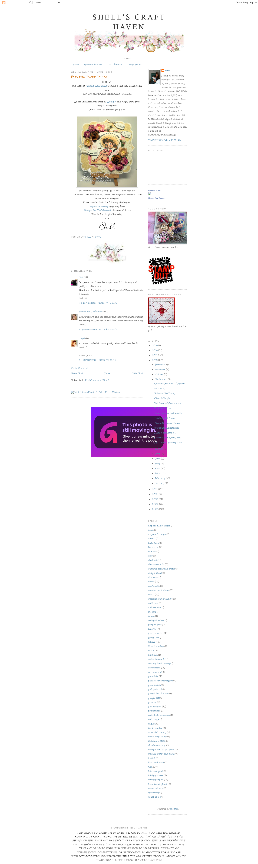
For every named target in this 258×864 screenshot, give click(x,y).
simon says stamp (157, 736)
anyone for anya (157, 534)
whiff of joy (154, 796)
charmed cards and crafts (161, 568)
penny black (154, 685)
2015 (155, 350)
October (159, 374)
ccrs (150, 555)
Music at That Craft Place (167, 437)
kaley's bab (153, 637)
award (151, 538)
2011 (155, 494)
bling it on (153, 547)
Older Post (137, 373)
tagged (151, 758)
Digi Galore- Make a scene (167, 403)
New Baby (159, 388)
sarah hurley (155, 728)
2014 (155, 355)
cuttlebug (153, 603)
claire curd (153, 577)
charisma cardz (156, 564)
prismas (152, 702)
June (158, 458)
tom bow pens (155, 771)
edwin (151, 616)
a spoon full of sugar (159, 525)
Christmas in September (166, 427)
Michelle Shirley (154, 190)
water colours (155, 788)
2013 (155, 360)
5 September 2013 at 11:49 (97, 360)
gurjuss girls (154, 624)
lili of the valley (156, 646)
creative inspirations (158, 590)
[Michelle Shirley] (149, 194)
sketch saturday (156, 745)
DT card (152, 611)
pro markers (154, 706)
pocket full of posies (158, 693)
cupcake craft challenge (160, 598)
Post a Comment (79, 368)
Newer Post (77, 373)
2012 (155, 489)
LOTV (151, 650)
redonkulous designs (159, 715)
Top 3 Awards (114, 64)
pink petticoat (155, 689)
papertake (153, 676)
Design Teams (134, 64)
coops (82, 338)
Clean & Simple (162, 398)
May (158, 463)
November (160, 369)
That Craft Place (162, 408)
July (158, 453)
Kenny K (111, 101)
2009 (155, 504)
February (160, 478)
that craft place (156, 762)
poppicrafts (154, 698)
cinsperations (155, 573)
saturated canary (157, 732)
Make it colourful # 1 (165, 432)
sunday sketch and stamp (161, 753)
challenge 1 (153, 560)
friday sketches (156, 620)
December (160, 364)
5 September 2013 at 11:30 (98, 329)
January (160, 483)
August (159, 448)
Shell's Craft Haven (129, 21)
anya (151, 530)
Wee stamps (154, 792)
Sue (81, 277)
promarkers (154, 710)
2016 (155, 345)
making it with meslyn (159, 663)
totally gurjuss (155, 779)
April (158, 468)
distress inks (154, 607)
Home (76, 64)
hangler (152, 629)
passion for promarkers (160, 680)
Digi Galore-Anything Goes (168, 442)
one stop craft (155, 672)
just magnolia (155, 633)
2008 (155, 509)
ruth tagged (154, 719)
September (161, 379)
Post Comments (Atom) (97, 380)
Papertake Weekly (99, 206)
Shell (168, 70)
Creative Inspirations (96, 86)
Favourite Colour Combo (167, 423)
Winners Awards (93, 64)
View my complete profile (164, 140)
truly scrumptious (157, 784)
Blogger (174, 808)
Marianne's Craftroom (90, 311)
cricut (151, 594)
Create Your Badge (156, 198)
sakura (152, 723)
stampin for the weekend (161, 749)
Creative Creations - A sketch (169, 383)
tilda (150, 766)
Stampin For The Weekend (97, 210)
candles (152, 551)
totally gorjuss (155, 775)
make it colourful (157, 659)
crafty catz (154, 586)
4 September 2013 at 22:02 (98, 303)
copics (151, 581)
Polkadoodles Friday (164, 393)
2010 (155, 499)
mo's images (154, 667)
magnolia (153, 654)
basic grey (153, 543)
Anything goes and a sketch (168, 413)
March (159, 473)
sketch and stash (157, 741)
